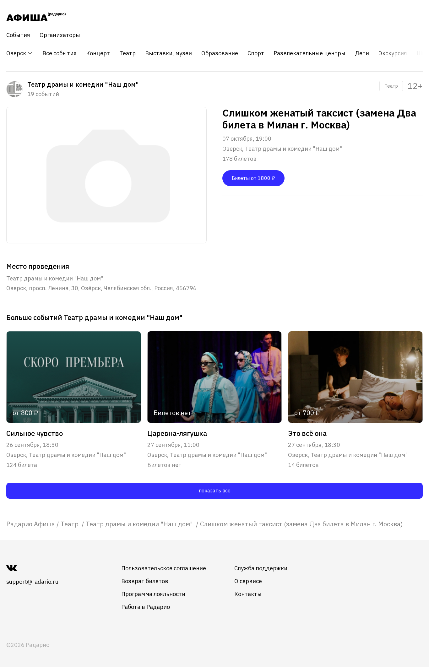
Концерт (98, 53)
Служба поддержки (260, 568)
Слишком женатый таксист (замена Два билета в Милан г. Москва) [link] (301, 524)
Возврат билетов (144, 581)
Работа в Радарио (145, 607)
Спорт (255, 53)
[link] (30, 524)
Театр (127, 53)
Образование (219, 53)
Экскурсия (392, 53)
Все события (59, 53)
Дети (362, 53)
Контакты (248, 594)
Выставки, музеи (168, 53)
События (18, 35)
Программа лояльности (153, 594)
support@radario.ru (32, 581)
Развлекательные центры (309, 53)
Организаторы (60, 35)
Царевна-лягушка (177, 433)
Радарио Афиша (30, 524)
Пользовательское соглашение (163, 568)
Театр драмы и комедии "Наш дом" (140, 524)
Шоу (422, 53)
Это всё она (307, 433)
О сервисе (248, 581)
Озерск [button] (16, 53)
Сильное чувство (34, 433)
